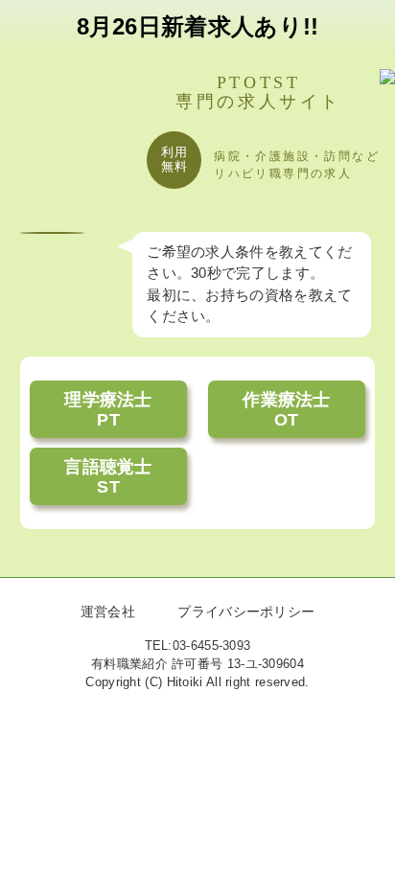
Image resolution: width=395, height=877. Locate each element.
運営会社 (108, 612)
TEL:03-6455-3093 (198, 646)
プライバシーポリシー (245, 612)
